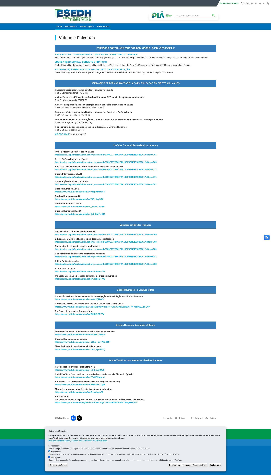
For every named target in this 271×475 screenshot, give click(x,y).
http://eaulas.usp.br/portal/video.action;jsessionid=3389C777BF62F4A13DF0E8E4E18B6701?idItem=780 (106, 249)
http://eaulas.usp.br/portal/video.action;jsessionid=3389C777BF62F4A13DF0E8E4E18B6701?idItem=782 (106, 184)
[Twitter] (79, 418)
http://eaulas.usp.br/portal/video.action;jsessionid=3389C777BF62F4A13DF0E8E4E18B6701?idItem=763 (106, 162)
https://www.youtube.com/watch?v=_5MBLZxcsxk (79, 206)
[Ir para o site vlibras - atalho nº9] (267, 3)
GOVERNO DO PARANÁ (229, 3)
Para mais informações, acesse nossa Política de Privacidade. (78, 441)
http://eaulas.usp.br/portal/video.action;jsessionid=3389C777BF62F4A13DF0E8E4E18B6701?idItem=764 (106, 155)
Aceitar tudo (215, 465)
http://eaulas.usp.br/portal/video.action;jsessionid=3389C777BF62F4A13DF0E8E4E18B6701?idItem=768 (106, 242)
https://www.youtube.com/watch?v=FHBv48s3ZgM (80, 385)
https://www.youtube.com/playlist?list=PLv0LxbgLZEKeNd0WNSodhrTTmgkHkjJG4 (96, 402)
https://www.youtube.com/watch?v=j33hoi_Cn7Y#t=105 (82, 342)
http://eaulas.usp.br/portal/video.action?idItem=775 (80, 279)
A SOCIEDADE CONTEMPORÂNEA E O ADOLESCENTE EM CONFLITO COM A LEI (96, 55)
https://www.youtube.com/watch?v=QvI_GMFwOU (80, 214)
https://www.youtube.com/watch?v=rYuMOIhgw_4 (79, 377)
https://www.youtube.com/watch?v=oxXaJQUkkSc (80, 299)
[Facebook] (73, 418)
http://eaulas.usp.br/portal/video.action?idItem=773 (80, 271)
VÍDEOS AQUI (62, 134)
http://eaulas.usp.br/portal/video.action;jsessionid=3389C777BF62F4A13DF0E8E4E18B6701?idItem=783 (106, 264)
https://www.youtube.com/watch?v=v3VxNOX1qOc (80, 335)
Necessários (56, 446)
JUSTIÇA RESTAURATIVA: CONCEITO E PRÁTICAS (81, 62)
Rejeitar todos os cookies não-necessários (187, 465)
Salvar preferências (58, 465)
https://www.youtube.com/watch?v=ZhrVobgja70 (79, 392)
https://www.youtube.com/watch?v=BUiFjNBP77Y (79, 314)
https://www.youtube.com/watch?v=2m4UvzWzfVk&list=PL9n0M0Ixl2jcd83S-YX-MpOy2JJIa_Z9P (102, 307)
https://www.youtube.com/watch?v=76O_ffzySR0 (79, 199)
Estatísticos (56, 452)
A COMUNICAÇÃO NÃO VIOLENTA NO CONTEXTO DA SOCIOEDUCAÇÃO (92, 69)
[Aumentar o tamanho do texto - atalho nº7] (259, 3)
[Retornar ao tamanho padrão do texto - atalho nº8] (263, 3)
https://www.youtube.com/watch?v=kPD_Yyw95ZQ (80, 349)
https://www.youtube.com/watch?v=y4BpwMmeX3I (80, 192)
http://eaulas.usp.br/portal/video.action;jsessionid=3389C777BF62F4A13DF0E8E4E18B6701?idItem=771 (106, 177)
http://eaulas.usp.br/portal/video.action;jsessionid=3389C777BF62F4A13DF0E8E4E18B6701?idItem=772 (106, 169)
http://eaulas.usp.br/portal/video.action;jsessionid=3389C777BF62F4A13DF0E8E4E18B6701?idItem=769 (106, 234)
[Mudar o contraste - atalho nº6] (255, 3)
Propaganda (56, 457)
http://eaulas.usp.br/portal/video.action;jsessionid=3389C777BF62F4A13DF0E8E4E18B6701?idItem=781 (106, 257)
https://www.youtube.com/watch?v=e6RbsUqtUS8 (79, 370)
